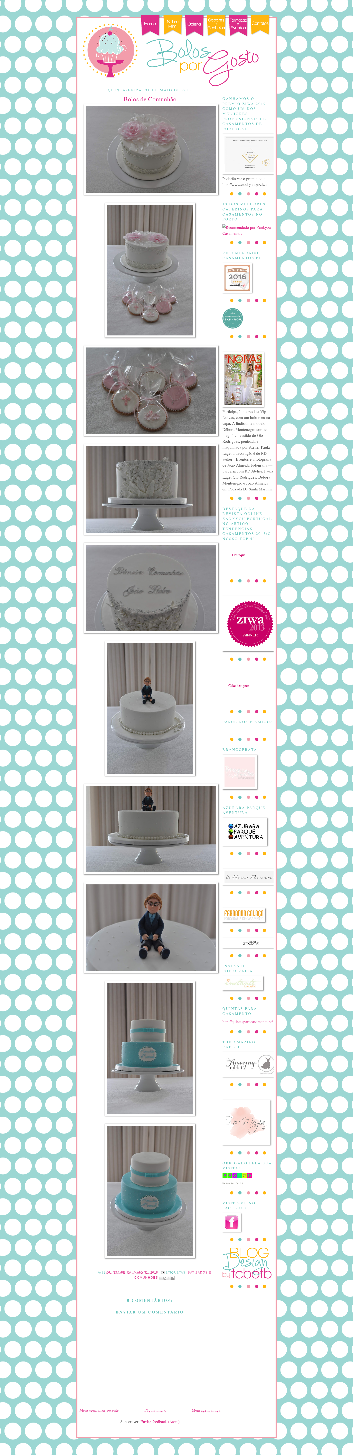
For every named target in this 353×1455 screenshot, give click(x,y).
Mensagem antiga (206, 1410)
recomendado (238, 689)
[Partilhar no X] (169, 1278)
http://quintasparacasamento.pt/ (247, 1021)
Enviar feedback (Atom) (160, 1421)
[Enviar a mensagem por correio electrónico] (162, 1272)
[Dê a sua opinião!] (165, 1278)
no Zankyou (239, 558)
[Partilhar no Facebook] (173, 1278)
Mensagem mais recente (99, 1410)
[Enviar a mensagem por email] (161, 1278)
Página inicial (155, 1410)
